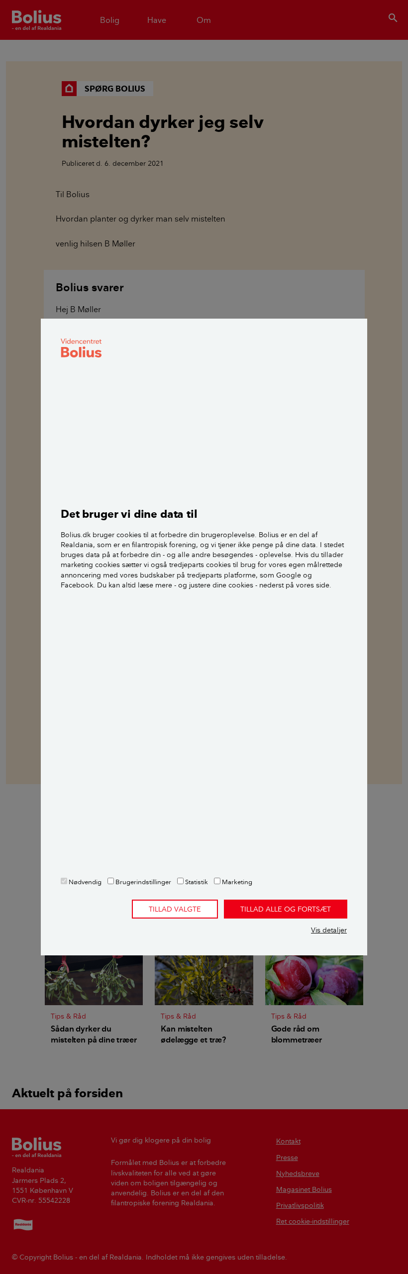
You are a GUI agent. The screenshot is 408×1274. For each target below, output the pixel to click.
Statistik (196, 882)
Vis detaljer (329, 930)
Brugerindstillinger (142, 882)
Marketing (236, 882)
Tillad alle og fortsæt (285, 909)
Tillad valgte (175, 909)
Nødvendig (84, 882)
